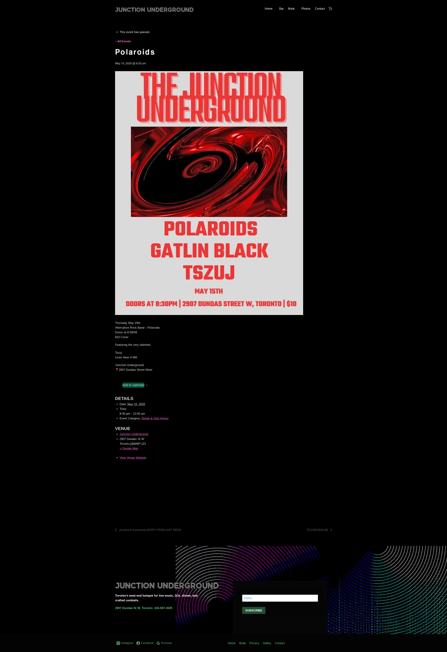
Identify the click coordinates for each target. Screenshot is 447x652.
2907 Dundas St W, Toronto (134, 608)
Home (268, 8)
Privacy (254, 643)
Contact (319, 8)
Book (291, 8)
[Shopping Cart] (330, 8)
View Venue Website (133, 457)
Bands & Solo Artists (155, 418)
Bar (281, 8)
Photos (305, 8)
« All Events (123, 41)
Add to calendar (133, 385)
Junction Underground (134, 434)
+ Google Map (129, 448)
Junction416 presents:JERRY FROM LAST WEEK (149, 530)
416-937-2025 (163, 608)
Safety (267, 643)
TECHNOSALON (317, 530)
